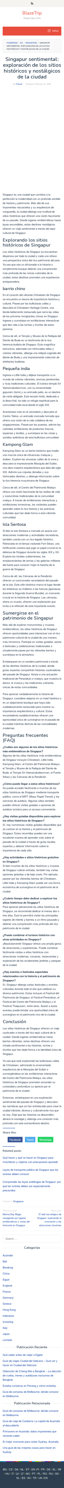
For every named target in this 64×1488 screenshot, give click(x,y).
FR (43, 1469)
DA (16, 1469)
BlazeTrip (32, 13)
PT (33, 1473)
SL (18, 1478)
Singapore (18, 1201)
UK (40, 1478)
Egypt (6, 1279)
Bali (5, 1261)
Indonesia (8, 1315)
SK (57, 1473)
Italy (5, 1328)
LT (22, 1473)
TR (34, 1478)
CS (11, 1469)
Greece (7, 1303)
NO (28, 1473)
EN (33, 1469)
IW (59, 1469)
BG (5, 1469)
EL (54, 1469)
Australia (8, 1255)
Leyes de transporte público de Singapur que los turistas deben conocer (30, 1172)
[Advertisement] (32, 122)
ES (23, 1478)
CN (46, 1478)
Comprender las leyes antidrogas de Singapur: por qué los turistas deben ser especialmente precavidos (32, 1186)
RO (45, 1473)
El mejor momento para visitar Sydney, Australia (30, 1441)
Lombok (7, 1340)
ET (27, 1469)
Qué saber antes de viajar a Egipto (23, 1355)
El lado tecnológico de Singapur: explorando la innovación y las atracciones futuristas (49, 1218)
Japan (6, 1334)
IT (13, 1473)
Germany (8, 1297)
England (7, 1285)
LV (17, 1473)
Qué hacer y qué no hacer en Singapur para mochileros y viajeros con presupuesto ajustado (30, 1160)
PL (39, 1473)
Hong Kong (9, 1309)
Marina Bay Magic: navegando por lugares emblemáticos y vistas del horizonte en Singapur (16, 1218)
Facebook (15, 1139)
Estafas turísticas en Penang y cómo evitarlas (29, 1385)
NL (22, 1469)
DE (48, 1469)
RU (51, 1473)
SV (29, 1478)
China (6, 1273)
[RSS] (32, 3)
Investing (8, 1322)
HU (7, 1473)
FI (38, 1469)
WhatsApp (45, 1139)
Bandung (8, 1267)
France (7, 1291)
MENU (55, 31)
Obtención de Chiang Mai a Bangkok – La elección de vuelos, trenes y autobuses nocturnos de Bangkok (32, 1375)
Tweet (30, 1139)
